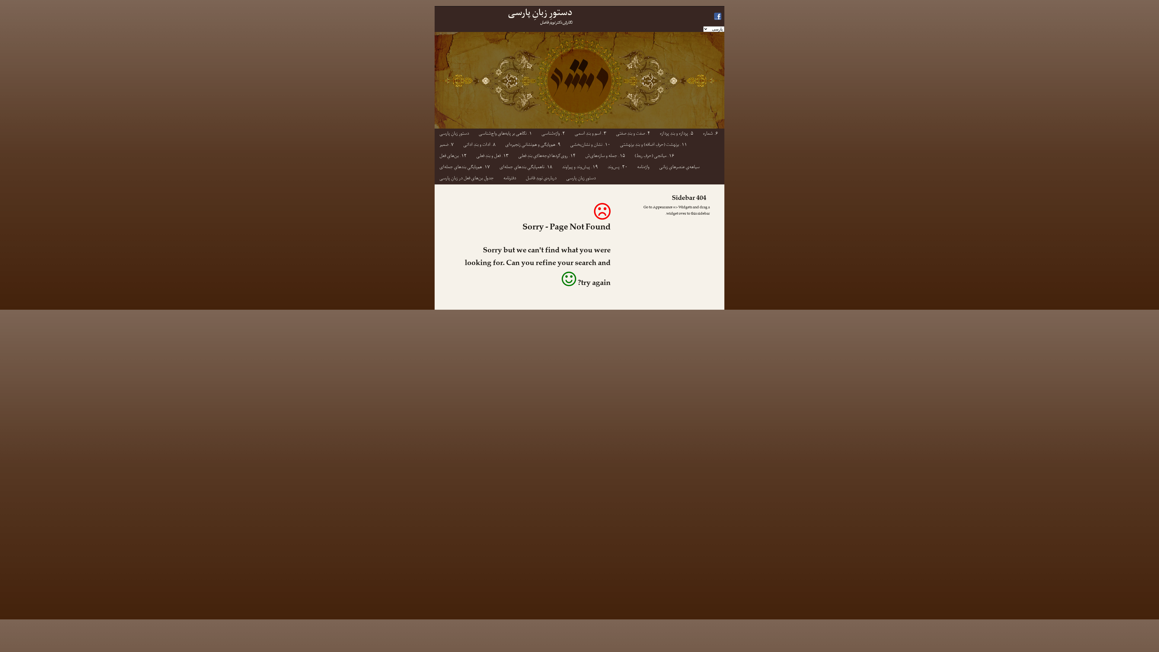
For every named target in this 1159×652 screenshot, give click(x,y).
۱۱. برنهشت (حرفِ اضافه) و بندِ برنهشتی (653, 145)
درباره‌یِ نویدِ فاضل (541, 179)
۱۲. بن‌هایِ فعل (453, 156)
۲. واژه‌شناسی (553, 134)
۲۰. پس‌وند (617, 168)
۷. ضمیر (446, 145)
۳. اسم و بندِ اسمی (590, 134)
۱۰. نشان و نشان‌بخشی (590, 145)
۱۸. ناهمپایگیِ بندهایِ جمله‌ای (526, 168)
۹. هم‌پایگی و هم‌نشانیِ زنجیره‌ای (532, 145)
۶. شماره (710, 134)
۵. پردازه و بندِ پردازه (676, 134)
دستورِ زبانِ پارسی (454, 134)
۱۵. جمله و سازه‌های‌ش (605, 156)
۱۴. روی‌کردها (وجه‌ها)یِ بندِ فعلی (547, 156)
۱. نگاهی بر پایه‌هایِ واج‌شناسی (505, 134)
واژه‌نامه (643, 168)
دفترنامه (509, 179)
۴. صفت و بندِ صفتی (633, 134)
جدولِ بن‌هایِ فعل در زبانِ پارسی (466, 179)
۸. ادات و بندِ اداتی (479, 145)
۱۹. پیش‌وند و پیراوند (580, 168)
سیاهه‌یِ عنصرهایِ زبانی (679, 168)
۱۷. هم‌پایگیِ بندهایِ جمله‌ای (464, 168)
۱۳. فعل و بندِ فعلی (492, 156)
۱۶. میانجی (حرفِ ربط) (654, 156)
